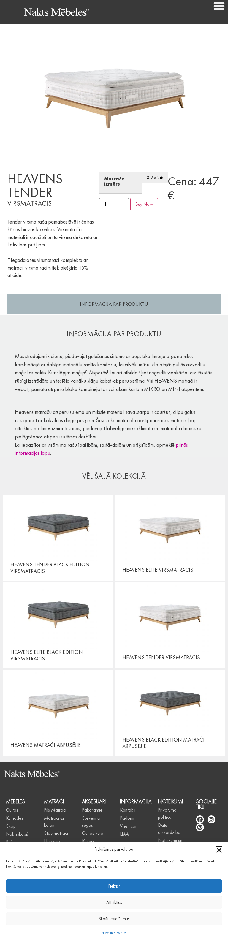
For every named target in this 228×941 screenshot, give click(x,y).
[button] (219, 849)
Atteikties (114, 902)
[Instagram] (212, 819)
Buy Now (144, 204)
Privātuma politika (114, 932)
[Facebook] (200, 819)
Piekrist (114, 886)
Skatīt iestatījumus (114, 919)
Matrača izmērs (114, 181)
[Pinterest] (200, 827)
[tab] (114, 304)
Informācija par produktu (114, 304)
